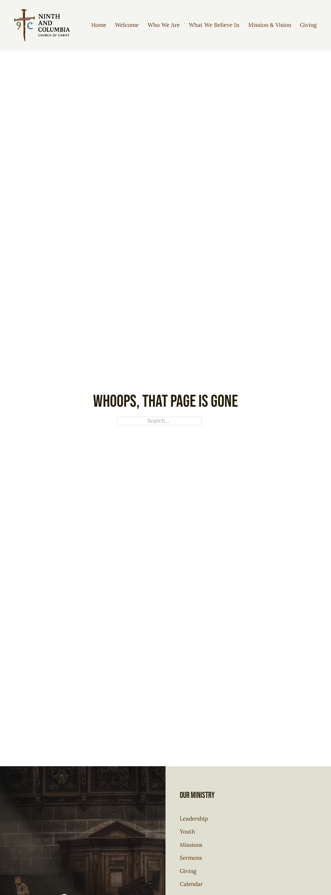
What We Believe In (214, 24)
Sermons (191, 857)
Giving (308, 24)
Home (98, 24)
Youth (187, 831)
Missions (191, 844)
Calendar (191, 884)
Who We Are (164, 24)
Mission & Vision (269, 24)
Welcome (127, 24)
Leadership (194, 818)
